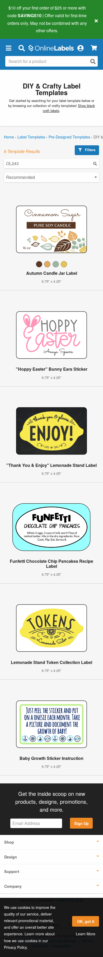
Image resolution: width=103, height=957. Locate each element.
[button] (8, 48)
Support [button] (11, 871)
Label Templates (31, 137)
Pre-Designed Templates (69, 137)
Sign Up (81, 823)
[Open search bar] (21, 48)
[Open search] (93, 61)
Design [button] (10, 857)
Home (9, 137)
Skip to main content (19, 26)
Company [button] (13, 886)
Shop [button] (9, 842)
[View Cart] (94, 48)
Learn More (85, 933)
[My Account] (80, 48)
